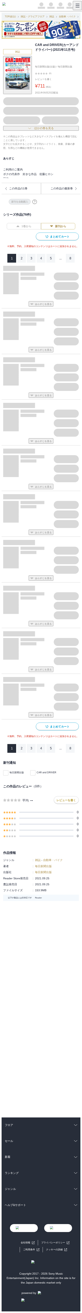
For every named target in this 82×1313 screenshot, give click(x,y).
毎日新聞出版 (65, 66)
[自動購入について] (34, 201)
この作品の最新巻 (62, 188)
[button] (56, 1249)
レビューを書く (43, 79)
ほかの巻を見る (44, 128)
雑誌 (51, 16)
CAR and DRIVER (46, 772)
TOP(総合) (10, 16)
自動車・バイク (67, 16)
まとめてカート (59, 236)
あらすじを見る (43, 304)
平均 (25, 800)
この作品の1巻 (18, 188)
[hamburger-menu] (77, 5)
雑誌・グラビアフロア (33, 16)
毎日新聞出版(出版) (45, 66)
